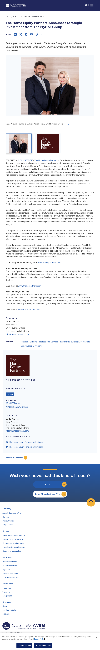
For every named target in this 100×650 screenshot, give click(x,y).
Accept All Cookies (43, 645)
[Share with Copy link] (37, 34)
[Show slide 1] (19, 143)
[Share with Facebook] (26, 34)
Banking (33, 342)
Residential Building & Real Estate (75, 342)
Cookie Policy (39, 639)
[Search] (86, 5)
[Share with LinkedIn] (15, 34)
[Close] (96, 637)
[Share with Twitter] (21, 34)
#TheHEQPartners (13, 403)
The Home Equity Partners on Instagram (26, 442)
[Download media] (68, 124)
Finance (24, 342)
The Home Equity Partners (45, 160)
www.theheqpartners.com (49, 262)
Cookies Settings (24, 645)
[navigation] (92, 5)
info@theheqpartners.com (17, 334)
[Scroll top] (91, 502)
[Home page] (16, 5)
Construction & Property (31, 346)
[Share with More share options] (42, 34)
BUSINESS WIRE (25, 160)
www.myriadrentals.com (29, 309)
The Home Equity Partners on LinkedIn (26, 447)
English (10, 394)
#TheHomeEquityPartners (17, 407)
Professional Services (48, 342)
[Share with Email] (31, 34)
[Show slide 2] (48, 143)
